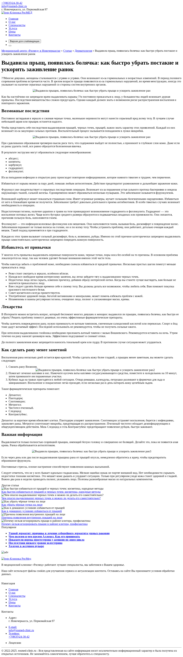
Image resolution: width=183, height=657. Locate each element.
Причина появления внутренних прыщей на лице (31, 517)
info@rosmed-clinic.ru (14, 6)
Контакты (15, 34)
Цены (12, 31)
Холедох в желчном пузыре (26, 546)
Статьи (67, 50)
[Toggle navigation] (10, 45)
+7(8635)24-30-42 (11, 2)
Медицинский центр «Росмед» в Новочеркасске (30, 50)
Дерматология (83, 50)
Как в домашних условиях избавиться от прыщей (31, 511)
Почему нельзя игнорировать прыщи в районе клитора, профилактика (44, 523)
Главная (13, 18)
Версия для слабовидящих (24, 41)
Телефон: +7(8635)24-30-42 (19, 635)
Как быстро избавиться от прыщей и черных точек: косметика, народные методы (51, 491)
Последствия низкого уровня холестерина (35, 542)
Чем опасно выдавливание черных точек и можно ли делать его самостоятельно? (51, 498)
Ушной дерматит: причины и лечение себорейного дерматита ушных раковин (59, 533)
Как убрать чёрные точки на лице (22, 504)
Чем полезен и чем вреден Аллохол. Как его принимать (44, 536)
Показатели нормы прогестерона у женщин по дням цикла (46, 539)
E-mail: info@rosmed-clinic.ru (21, 629)
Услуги (13, 28)
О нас (12, 21)
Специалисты (17, 25)
